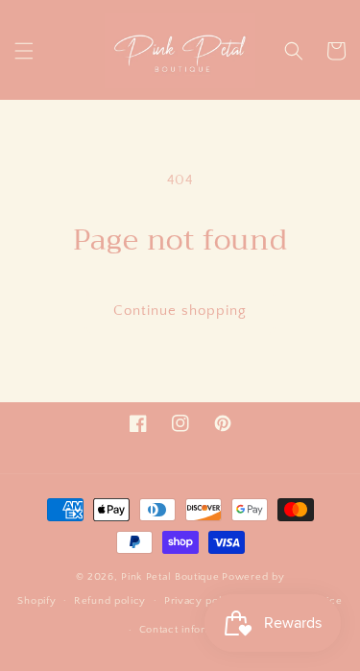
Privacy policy (201, 601)
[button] (24, 51)
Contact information (189, 629)
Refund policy (110, 601)
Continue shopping (180, 310)
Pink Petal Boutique (170, 577)
